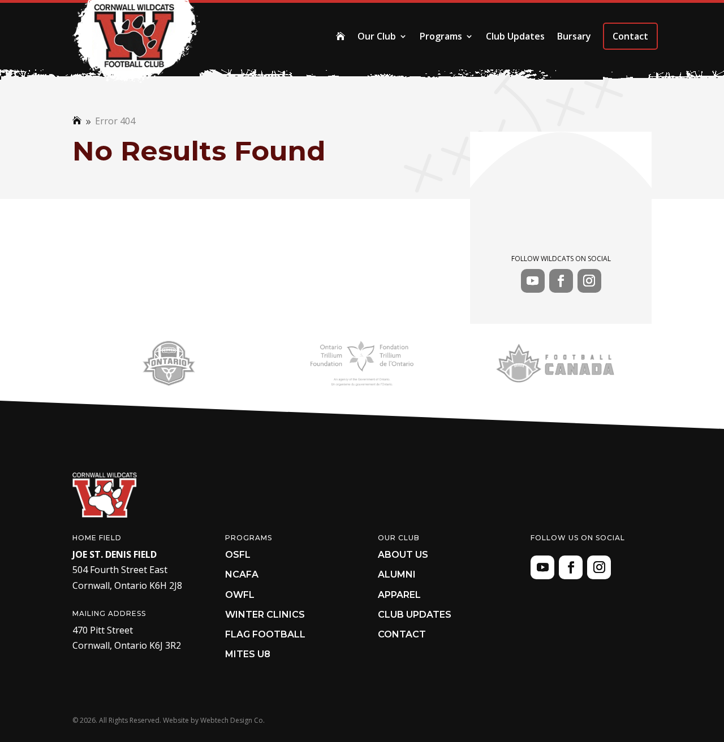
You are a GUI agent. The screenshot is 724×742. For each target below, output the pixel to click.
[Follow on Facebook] (561, 281)
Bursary (574, 36)
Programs (441, 36)
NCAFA (241, 574)
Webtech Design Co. (232, 720)
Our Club (376, 36)
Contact (630, 36)
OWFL (240, 594)
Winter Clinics (265, 614)
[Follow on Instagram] (589, 281)
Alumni (397, 574)
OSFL (238, 554)
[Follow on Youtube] (533, 281)
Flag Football (265, 634)
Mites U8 (247, 654)
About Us (403, 554)
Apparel (399, 594)
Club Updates (515, 36)
